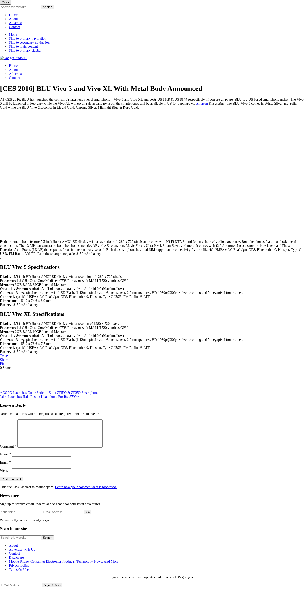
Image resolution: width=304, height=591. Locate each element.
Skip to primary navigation (27, 38)
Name (5, 454)
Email (5, 462)
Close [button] (5, 2)
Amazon (202, 103)
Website (5, 470)
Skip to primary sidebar (25, 50)
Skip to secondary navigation (29, 42)
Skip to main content (23, 46)
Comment (8, 446)
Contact (14, 27)
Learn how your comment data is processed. (86, 487)
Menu (13, 34)
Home (13, 15)
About (13, 19)
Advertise (15, 23)
